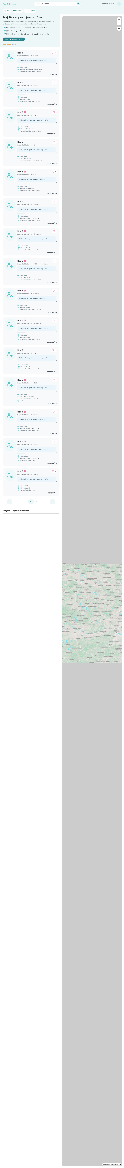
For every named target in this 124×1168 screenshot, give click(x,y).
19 (47, 502)
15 (25, 502)
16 (31, 502)
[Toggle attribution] (120, 1164)
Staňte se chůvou (107, 4)
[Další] (52, 501)
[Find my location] (119, 29)
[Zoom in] (119, 19)
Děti (8, 11)
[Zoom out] (119, 23)
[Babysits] (9, 4)
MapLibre (105, 1164)
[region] (92, 591)
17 (36, 502)
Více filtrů (31, 11)
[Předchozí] (9, 501)
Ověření (18, 11)
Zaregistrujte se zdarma (13, 39)
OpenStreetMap (114, 1164)
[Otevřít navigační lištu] (119, 4)
